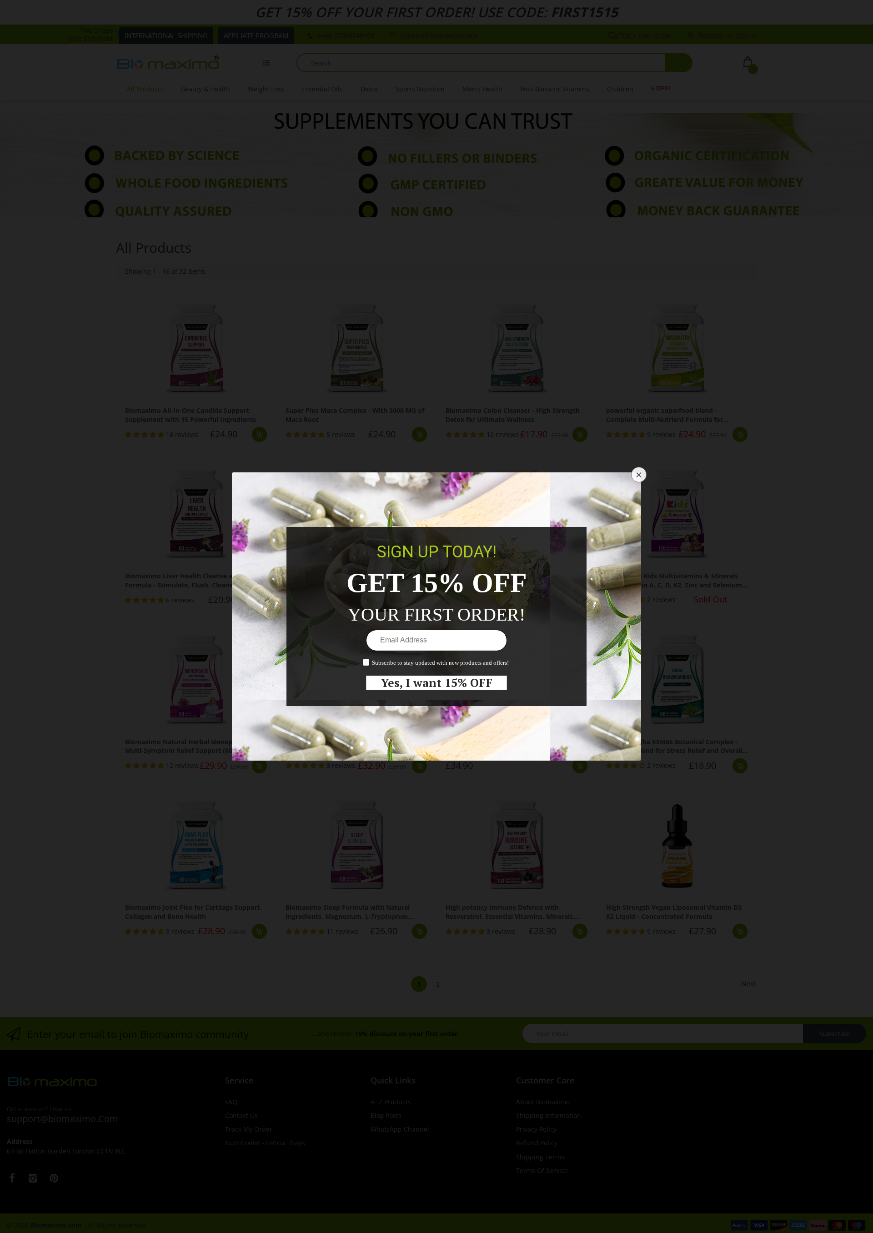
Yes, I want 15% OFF (436, 683)
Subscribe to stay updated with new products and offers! (440, 662)
